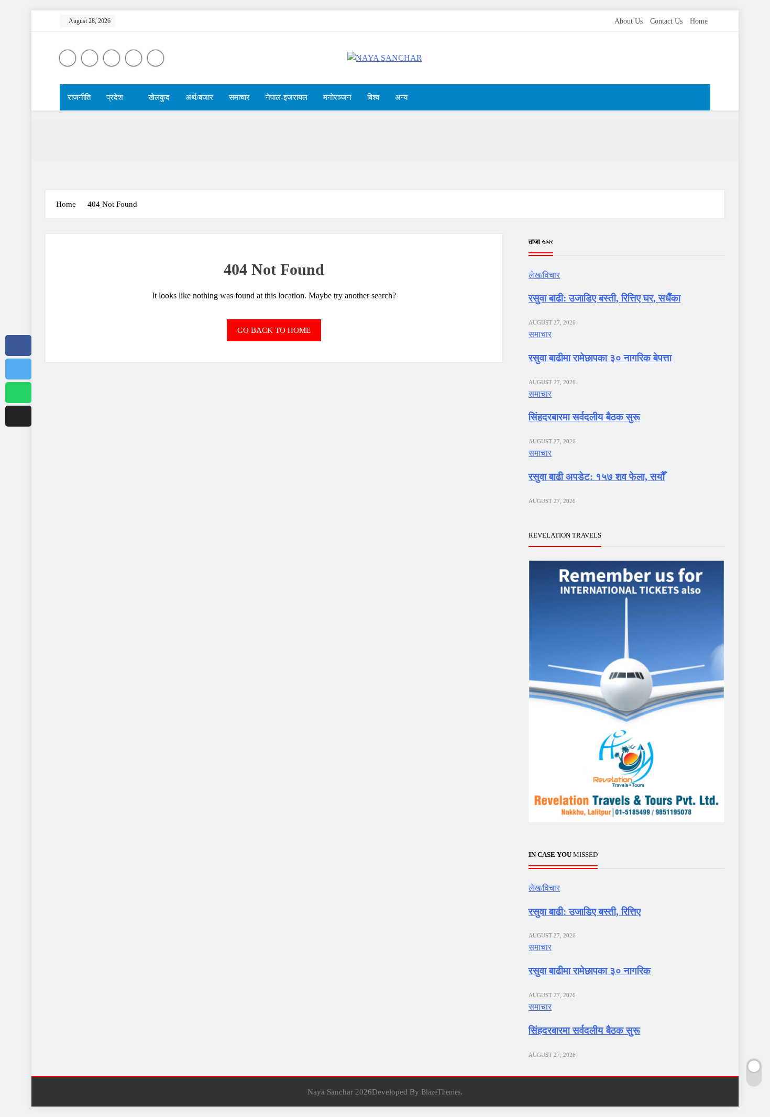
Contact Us (666, 21)
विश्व (373, 97)
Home (699, 21)
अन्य (401, 97)
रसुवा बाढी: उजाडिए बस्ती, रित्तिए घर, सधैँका (604, 298)
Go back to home (274, 330)
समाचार (239, 97)
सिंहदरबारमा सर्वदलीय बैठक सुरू (584, 416)
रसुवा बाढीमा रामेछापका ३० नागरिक (590, 970)
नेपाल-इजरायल (286, 97)
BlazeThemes (440, 1092)
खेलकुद (159, 97)
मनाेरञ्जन (337, 97)
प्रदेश (114, 97)
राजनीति (79, 97)
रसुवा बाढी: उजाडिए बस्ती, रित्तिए (585, 911)
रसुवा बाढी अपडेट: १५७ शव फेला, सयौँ (597, 476)
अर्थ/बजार (199, 97)
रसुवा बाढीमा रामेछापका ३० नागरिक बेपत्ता (600, 357)
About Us (628, 21)
